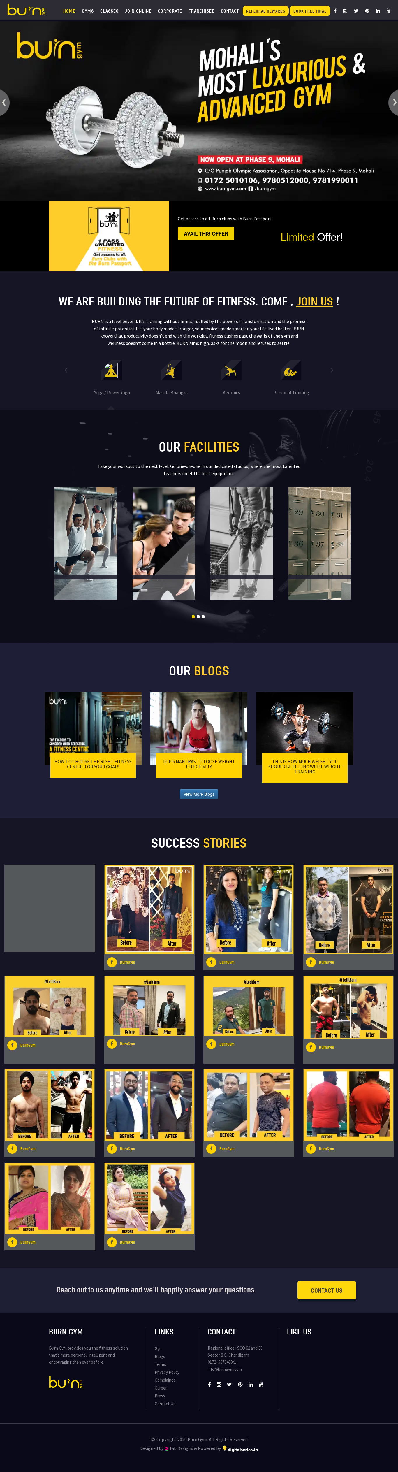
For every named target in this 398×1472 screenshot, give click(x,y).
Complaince (165, 1380)
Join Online (138, 11)
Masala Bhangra (172, 392)
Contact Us (327, 1290)
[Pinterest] (367, 11)
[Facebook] (335, 11)
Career (161, 1388)
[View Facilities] (100, 544)
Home (69, 11)
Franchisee (201, 11)
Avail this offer (206, 233)
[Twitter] (356, 11)
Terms (160, 1364)
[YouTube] (389, 11)
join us (314, 301)
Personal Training (291, 392)
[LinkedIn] (378, 11)
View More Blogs (199, 794)
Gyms (88, 11)
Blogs (160, 1356)
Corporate (170, 11)
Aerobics (231, 392)
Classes (109, 11)
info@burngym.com (225, 1369)
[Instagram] (345, 11)
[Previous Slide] (65, 369)
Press (160, 1396)
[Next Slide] (332, 369)
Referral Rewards (265, 10)
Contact (230, 11)
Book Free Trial (310, 10)
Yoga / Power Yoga (112, 392)
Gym (159, 1348)
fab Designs (181, 1448)
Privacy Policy (167, 1372)
